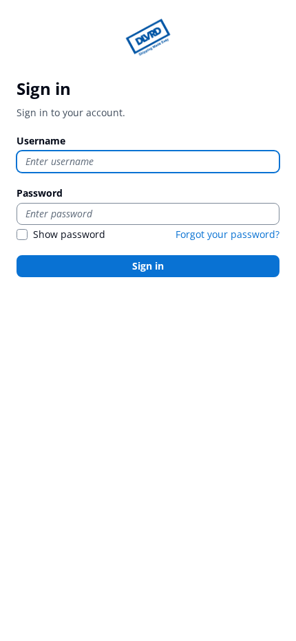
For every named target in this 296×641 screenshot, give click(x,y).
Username (41, 140)
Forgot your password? (227, 234)
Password (40, 192)
